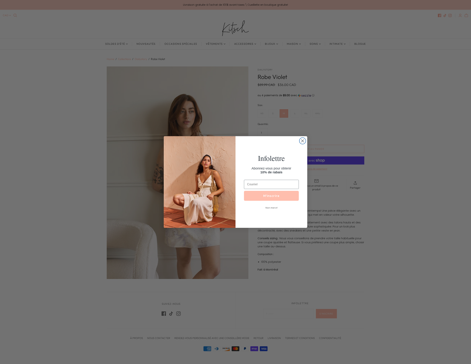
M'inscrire (271, 195)
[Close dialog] (302, 141)
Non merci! (271, 207)
